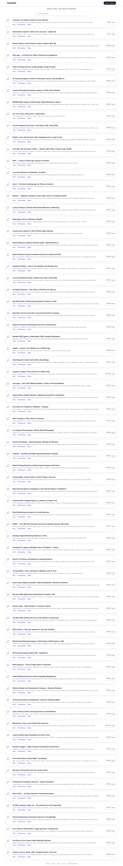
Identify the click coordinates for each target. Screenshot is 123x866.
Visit (14, 24)
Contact (63, 863)
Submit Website (110, 3)
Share (29, 24)
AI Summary (21, 24)
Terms (53, 863)
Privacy (48, 863)
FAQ (58, 863)
